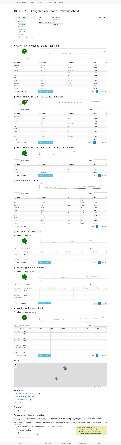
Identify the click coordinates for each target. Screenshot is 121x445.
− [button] (15, 366)
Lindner (16, 70)
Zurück (93, 91)
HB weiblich (22, 24)
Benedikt (43, 88)
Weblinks (21, 34)
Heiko (42, 220)
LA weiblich (22, 29)
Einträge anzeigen (25, 58)
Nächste (104, 91)
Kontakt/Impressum (82, 443)
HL (82, 197)
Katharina (43, 172)
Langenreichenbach (57, 20)
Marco (42, 139)
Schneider (16, 83)
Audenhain (16, 343)
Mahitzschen (70, 167)
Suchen (91, 58)
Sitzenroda (70, 134)
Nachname (17, 62)
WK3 (56, 252)
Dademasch (17, 220)
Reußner (16, 88)
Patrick (42, 85)
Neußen (16, 333)
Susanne (43, 167)
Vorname (43, 62)
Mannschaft (71, 62)
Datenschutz (100, 443)
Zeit (95, 62)
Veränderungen (48, 443)
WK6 (96, 252)
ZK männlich (22, 26)
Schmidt (16, 131)
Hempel (16, 73)
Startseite (17, 2)
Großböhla (70, 67)
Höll (15, 136)
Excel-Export (101, 17)
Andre (42, 83)
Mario (42, 75)
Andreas (43, 73)
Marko (42, 67)
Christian (43, 65)
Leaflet (94, 386)
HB (68, 197)
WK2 (43, 252)
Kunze (15, 139)
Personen (49, 2)
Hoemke (16, 67)
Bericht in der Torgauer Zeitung (25, 396)
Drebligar (70, 80)
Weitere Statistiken (59, 2)
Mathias (43, 134)
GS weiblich (22, 28)
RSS (34, 443)
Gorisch (16, 167)
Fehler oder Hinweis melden (26, 38)
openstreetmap (104, 386)
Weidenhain (70, 136)
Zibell (15, 80)
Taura (69, 65)
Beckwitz (70, 139)
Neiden (15, 293)
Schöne (16, 78)
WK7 (98, 288)
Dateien (21, 36)
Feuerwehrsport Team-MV (65, 443)
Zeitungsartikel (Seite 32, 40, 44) (26, 393)
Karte (20, 33)
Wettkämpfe (25, 2)
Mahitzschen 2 (17, 347)
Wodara (16, 85)
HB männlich (22, 23)
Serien (32, 2)
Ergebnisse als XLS (22, 399)
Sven (42, 70)
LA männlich (22, 31)
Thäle (15, 169)
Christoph (43, 78)
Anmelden (20, 443)
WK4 (69, 252)
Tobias (42, 136)
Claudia (43, 169)
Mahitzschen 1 (71, 70)
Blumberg (16, 352)
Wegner (16, 223)
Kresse (16, 134)
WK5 (83, 252)
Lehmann (16, 65)
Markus (43, 131)
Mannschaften (40, 2)
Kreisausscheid (56, 17)
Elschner (16, 75)
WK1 (30, 252)
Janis (42, 80)
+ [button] (15, 364)
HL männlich (22, 21)
